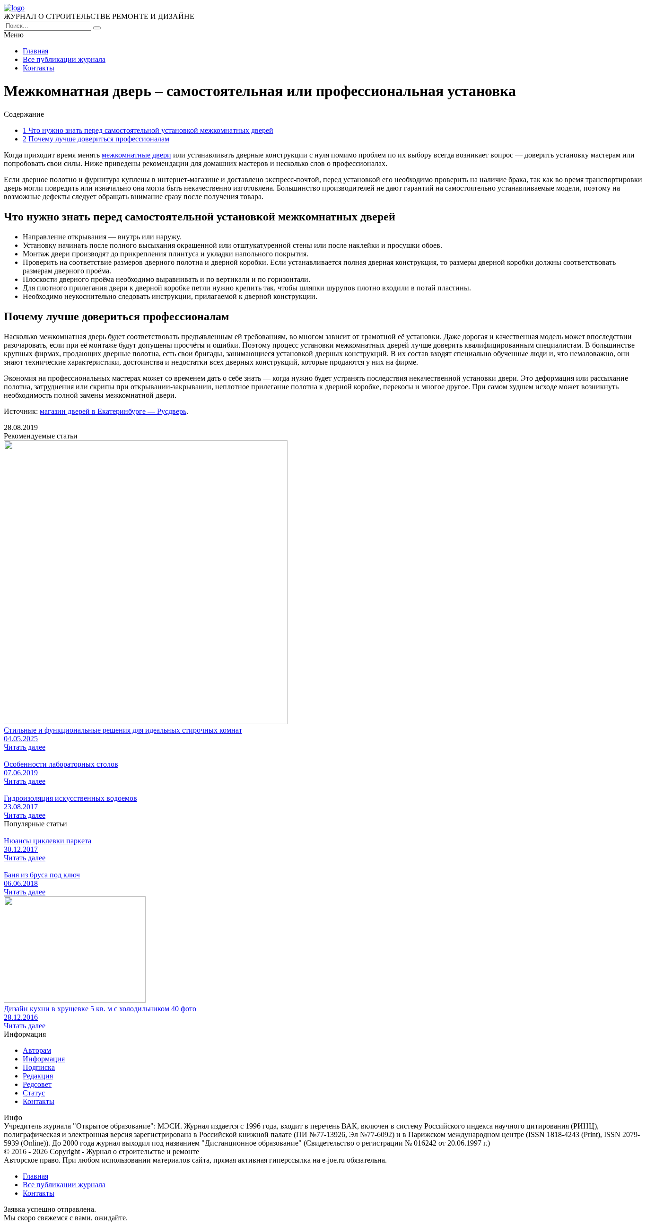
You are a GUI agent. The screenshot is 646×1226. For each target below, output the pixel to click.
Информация (44, 1059)
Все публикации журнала (64, 59)
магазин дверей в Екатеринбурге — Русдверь (113, 411)
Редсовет (37, 1084)
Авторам (37, 1050)
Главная (35, 51)
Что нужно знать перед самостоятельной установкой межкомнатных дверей (148, 130)
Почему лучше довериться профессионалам (96, 139)
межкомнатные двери (136, 155)
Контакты (38, 68)
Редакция (38, 1076)
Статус (34, 1093)
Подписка (39, 1067)
